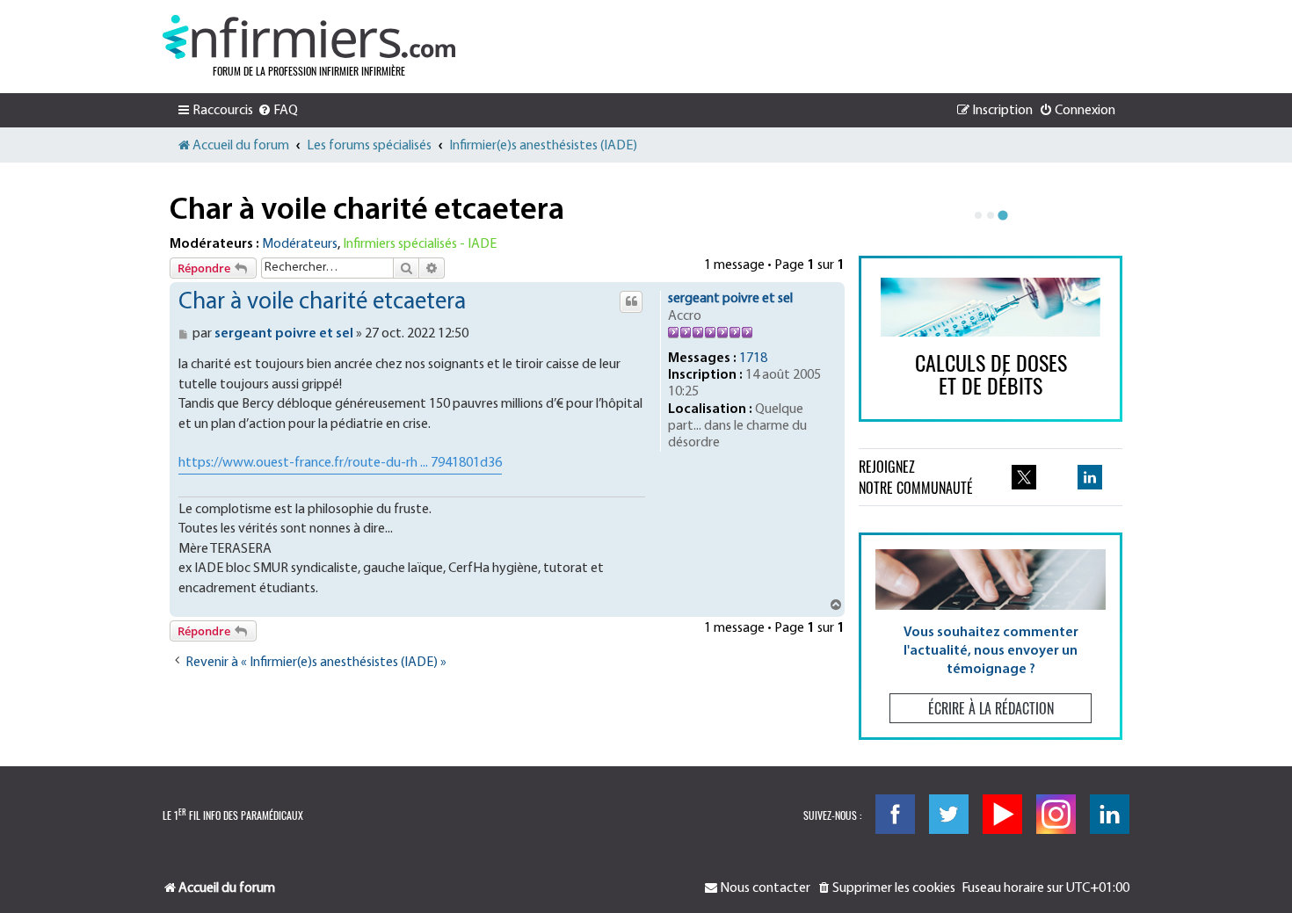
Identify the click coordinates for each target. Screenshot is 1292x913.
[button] (990, 635)
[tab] (978, 215)
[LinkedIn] (1109, 814)
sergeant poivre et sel (730, 299)
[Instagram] (1056, 814)
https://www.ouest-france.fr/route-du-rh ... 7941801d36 (340, 463)
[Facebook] (895, 814)
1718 (753, 358)
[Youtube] (1002, 814)
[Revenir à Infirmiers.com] (309, 37)
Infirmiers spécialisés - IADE (420, 244)
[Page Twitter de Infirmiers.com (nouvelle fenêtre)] (1024, 477)
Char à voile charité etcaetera (367, 211)
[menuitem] (278, 110)
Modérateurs (300, 244)
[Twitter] (949, 814)
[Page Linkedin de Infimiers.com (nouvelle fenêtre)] (1090, 477)
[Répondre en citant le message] (631, 301)
